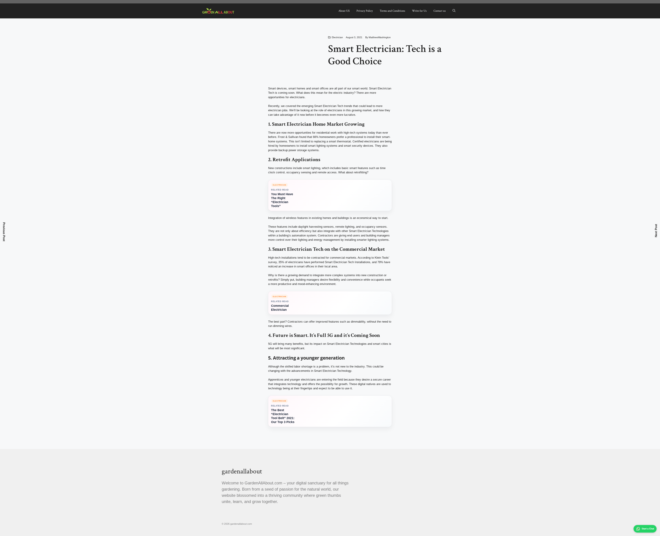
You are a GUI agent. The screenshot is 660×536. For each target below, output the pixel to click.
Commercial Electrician (280, 307)
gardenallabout (242, 471)
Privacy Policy (364, 11)
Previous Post (4, 231)
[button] (454, 11)
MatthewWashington (380, 37)
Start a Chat (648, 528)
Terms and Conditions (392, 11)
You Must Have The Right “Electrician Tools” (282, 200)
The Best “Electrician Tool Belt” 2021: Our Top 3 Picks (282, 416)
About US (344, 11)
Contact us (439, 11)
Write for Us (419, 11)
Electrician (337, 37)
